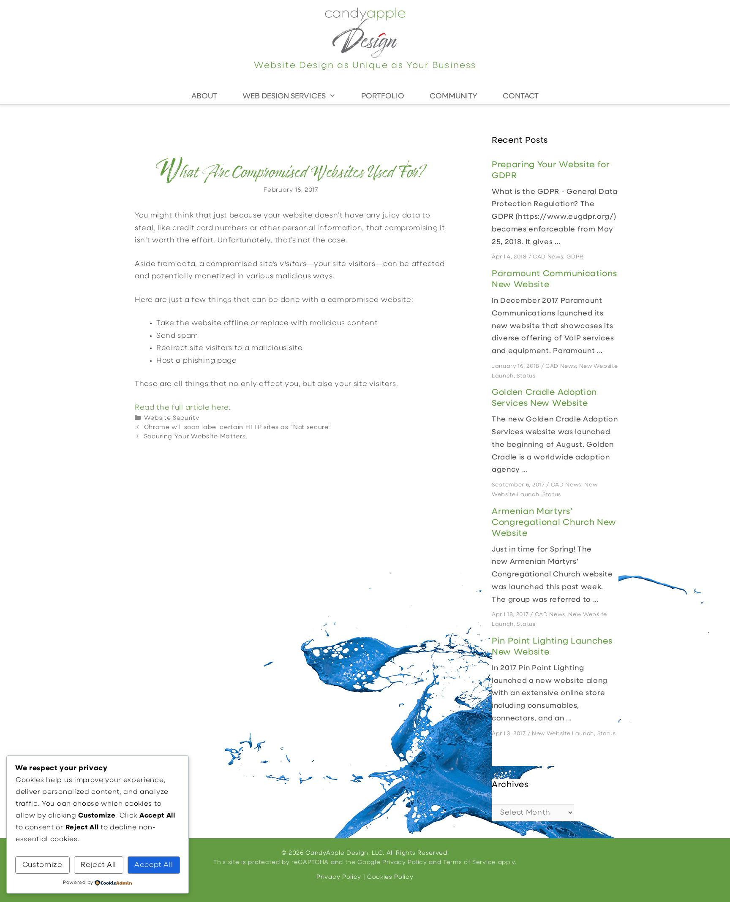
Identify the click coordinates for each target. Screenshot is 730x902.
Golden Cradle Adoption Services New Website (544, 398)
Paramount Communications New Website (554, 279)
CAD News (548, 257)
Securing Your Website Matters (195, 437)
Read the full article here (182, 407)
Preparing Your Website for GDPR (551, 170)
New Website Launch (563, 733)
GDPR (575, 257)
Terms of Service (469, 862)
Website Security (171, 418)
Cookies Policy (390, 877)
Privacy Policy (404, 862)
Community (453, 97)
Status (526, 376)
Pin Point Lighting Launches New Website (552, 647)
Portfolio (382, 97)
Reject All (98, 865)
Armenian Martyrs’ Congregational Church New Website (554, 523)
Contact (521, 97)
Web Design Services (284, 97)
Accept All (153, 865)
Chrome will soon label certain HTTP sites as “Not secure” (237, 427)
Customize (42, 865)
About (204, 97)
